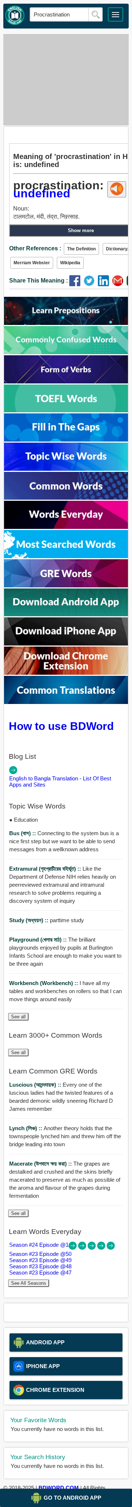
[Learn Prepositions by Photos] (66, 323)
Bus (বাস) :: (23, 833)
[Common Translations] (66, 702)
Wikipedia (70, 262)
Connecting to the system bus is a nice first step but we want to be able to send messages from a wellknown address (64, 841)
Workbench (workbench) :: (44, 983)
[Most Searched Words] (66, 556)
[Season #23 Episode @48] (102, 1248)
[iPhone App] (66, 643)
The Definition (81, 248)
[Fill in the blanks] (66, 439)
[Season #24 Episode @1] (73, 1248)
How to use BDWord (61, 726)
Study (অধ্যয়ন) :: (29, 920)
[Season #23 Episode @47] (111, 1248)
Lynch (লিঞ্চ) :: (26, 1128)
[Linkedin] (105, 284)
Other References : (35, 248)
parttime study (46, 920)
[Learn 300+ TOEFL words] (66, 410)
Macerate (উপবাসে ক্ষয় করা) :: (41, 1163)
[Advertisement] (66, 79)
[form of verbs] (66, 381)
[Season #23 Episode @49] (92, 1248)
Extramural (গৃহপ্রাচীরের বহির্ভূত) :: (45, 869)
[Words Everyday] (66, 527)
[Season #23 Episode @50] (83, 1248)
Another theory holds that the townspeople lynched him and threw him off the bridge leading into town (65, 1136)
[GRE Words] (66, 585)
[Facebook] (76, 284)
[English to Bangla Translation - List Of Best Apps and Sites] (13, 772)
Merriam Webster (32, 262)
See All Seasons (28, 1283)
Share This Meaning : (38, 280)
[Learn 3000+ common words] (66, 498)
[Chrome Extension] (66, 673)
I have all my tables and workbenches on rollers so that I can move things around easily (65, 991)
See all (18, 1016)
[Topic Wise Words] (66, 469)
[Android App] (66, 614)
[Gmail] (119, 284)
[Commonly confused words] (66, 352)
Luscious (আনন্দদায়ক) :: (36, 1085)
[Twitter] (91, 284)
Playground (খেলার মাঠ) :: (38, 939)
